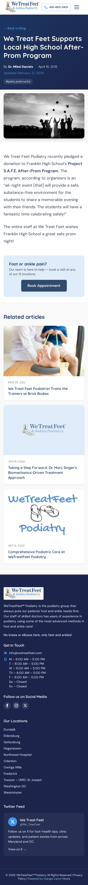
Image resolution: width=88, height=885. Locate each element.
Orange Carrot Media (57, 878)
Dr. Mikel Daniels (20, 67)
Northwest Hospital (18, 755)
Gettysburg (12, 742)
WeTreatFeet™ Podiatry (31, 875)
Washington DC (15, 786)
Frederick (10, 774)
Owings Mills (13, 767)
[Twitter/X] (25, 705)
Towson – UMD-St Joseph (23, 780)
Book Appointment (44, 285)
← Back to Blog (15, 28)
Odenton (10, 761)
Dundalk (10, 729)
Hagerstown (12, 748)
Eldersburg (11, 736)
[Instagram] (16, 705)
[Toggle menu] (77, 7)
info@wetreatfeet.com (25, 653)
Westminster (13, 792)
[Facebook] (7, 705)
